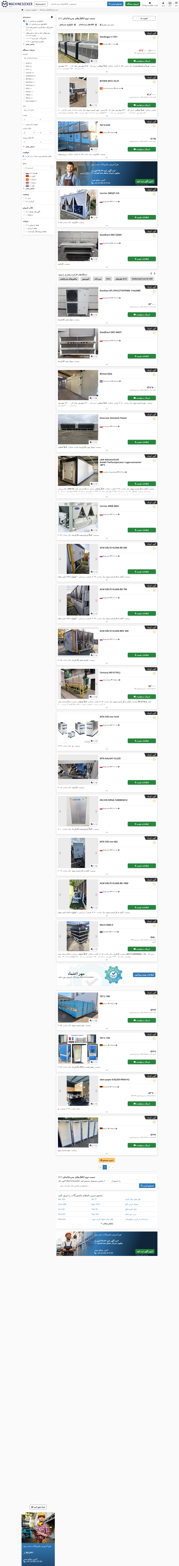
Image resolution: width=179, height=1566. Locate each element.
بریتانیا (32, 182)
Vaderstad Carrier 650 (142, 278)
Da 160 (61, 1209)
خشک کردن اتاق (131, 1204)
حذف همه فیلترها (107, 25)
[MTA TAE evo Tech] (78, 728)
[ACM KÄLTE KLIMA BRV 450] (78, 642)
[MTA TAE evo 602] (78, 853)
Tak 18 (94, 1209)
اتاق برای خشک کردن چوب (102, 1219)
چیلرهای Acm (121, 278)
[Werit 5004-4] (78, 936)
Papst (29, 95)
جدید (28, 198)
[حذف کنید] (74, 24)
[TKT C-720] (78, 1049)
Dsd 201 (62, 1214)
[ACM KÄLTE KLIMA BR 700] (78, 600)
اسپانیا (32, 179)
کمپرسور (85, 278)
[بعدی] (96, 48)
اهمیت (144, 18)
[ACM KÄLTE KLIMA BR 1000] (78, 895)
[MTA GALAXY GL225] (78, 770)
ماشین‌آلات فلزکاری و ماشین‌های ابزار (39, 28)
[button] (176, 4)
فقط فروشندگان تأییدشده (36, 231)
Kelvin (29, 91)
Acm (108, 278)
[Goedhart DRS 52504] (78, 246)
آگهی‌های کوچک (33, 211)
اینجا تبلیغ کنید (39, 1507)
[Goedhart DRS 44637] (78, 343)
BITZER (30, 79)
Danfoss (30, 82)
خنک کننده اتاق (131, 1209)
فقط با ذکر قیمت (31, 124)
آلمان (32, 176)
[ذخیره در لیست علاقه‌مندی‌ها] (154, 37)
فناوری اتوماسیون (35, 41)
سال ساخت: (27, 128)
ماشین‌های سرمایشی (68, 278)
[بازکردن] (107, 72)
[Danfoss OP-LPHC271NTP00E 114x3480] (78, 302)
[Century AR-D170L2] (78, 684)
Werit (29, 98)
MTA (29, 66)
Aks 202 (61, 1199)
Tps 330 (95, 1214)
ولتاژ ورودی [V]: (28, 137)
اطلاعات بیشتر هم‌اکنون (144, 974)
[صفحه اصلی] (22, 10)
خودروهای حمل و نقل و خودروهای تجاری (38, 34)
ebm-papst (31, 101)
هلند (31, 186)
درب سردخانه (130, 1214)
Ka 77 (94, 1199)
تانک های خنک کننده (133, 1199)
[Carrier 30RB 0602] (78, 517)
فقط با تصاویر (32, 225)
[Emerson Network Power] (78, 429)
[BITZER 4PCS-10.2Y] (78, 92)
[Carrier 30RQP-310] (78, 204)
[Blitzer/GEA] (78, 385)
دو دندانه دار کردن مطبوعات (136, 1219)
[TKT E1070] (78, 136)
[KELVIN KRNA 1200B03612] (78, 811)
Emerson (30, 85)
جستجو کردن (116, 4)
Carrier (30, 72)
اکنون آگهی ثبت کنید (145, 181)
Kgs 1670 (96, 1204)
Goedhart (31, 76)
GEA (28, 88)
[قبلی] (60, 48)
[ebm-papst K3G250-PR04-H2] (78, 1091)
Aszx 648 (62, 1204)
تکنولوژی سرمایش (34, 21)
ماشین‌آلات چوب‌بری (36, 38)
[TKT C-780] (78, 1007)
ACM (29, 63)
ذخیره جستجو (107, 1160)
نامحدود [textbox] (29, 168)
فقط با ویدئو (31, 228)
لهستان (33, 173)
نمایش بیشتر (108, 1223)
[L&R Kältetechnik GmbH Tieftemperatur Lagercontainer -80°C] (78, 471)
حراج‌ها (29, 215)
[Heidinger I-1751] (78, 48)
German (62, 1219)
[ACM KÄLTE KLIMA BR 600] (78, 559)
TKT (28, 69)
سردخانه (97, 278)
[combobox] (38, 168)
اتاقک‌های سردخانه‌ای (38, 24)
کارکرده (29, 201)
